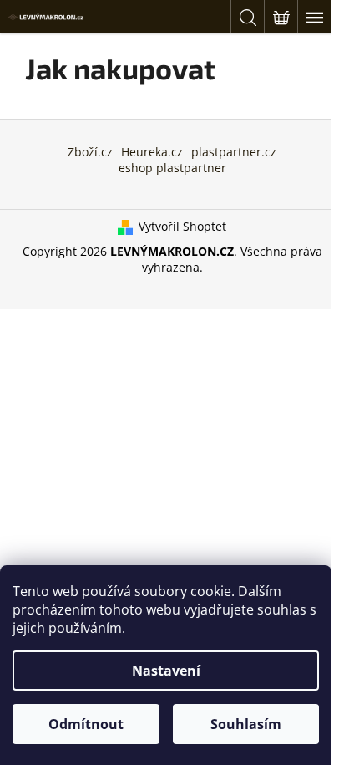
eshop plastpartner (172, 168)
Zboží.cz (90, 152)
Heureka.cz (152, 152)
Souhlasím (245, 724)
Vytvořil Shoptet (182, 226)
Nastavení (166, 670)
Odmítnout (86, 724)
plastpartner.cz (233, 152)
